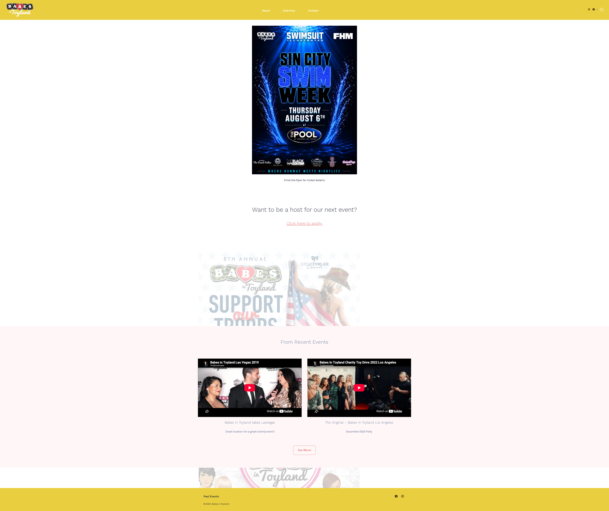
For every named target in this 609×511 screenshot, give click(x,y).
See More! (304, 450)
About (266, 10)
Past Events (211, 496)
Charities (289, 10)
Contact (313, 10)
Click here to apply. (304, 223)
